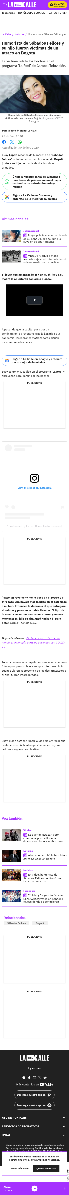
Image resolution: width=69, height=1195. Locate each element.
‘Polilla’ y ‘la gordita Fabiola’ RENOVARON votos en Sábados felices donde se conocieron (43, 898)
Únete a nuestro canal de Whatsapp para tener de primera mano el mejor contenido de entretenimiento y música (37, 182)
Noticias (19, 34)
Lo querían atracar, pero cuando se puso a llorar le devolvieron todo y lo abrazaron (43, 838)
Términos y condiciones (19, 1148)
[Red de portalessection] (63, 1117)
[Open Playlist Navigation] (64, 1188)
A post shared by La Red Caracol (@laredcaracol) (34, 526)
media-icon (34, 1188)
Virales (27, 830)
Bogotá (40, 923)
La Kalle (6, 34)
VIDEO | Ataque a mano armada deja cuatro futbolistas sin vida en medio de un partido (45, 259)
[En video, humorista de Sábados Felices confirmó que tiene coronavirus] (11, 875)
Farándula (29, 890)
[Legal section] (63, 1135)
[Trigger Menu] (5, 5)
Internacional (31, 230)
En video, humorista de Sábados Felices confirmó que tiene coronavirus (42, 878)
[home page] (34, 1057)
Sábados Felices (16, 923)
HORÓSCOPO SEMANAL (31, 12)
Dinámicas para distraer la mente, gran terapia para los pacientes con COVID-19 (33, 642)
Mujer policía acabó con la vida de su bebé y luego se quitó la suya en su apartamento (45, 238)
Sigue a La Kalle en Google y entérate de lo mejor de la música (37, 360)
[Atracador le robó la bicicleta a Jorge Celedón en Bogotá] (11, 856)
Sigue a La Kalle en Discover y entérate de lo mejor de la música (35, 196)
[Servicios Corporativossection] (63, 1126)
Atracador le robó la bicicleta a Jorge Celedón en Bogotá (45, 857)
